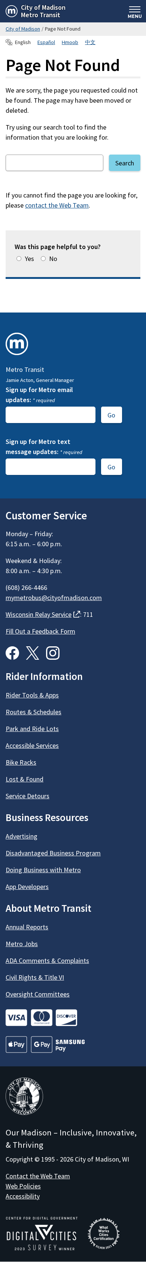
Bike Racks (21, 762)
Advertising (21, 836)
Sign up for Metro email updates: (39, 394)
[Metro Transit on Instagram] (53, 653)
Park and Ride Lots (32, 728)
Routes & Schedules (33, 712)
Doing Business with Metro (43, 869)
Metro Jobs (22, 943)
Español (46, 42)
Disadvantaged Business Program (53, 853)
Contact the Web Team (38, 1176)
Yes (29, 258)
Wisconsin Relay (43, 614)
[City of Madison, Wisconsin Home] (24, 1098)
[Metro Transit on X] (32, 653)
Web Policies (23, 1186)
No (53, 258)
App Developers (27, 886)
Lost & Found (24, 779)
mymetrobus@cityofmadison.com (54, 597)
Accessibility (23, 1196)
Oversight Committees (38, 994)
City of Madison (23, 28)
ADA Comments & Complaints (47, 960)
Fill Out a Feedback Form (40, 631)
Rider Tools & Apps (32, 695)
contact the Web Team (57, 205)
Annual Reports (27, 927)
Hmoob (70, 42)
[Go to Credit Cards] (73, 1017)
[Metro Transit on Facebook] (12, 653)
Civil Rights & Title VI (35, 977)
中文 (90, 42)
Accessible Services (32, 745)
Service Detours (27, 796)
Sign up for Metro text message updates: (44, 446)
